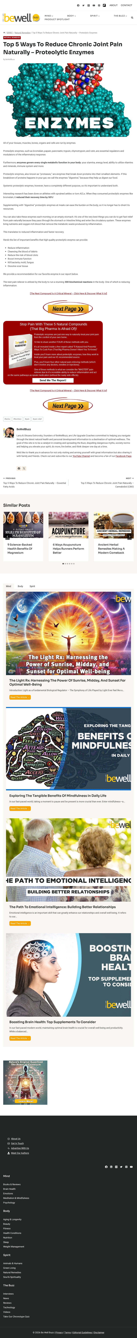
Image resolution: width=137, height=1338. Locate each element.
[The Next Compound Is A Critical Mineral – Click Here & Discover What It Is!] (68, 293)
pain (27, 419)
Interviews (8, 1294)
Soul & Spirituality (12, 1277)
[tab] (63, 563)
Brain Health (9, 1189)
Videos (6, 1312)
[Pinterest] (99, 5)
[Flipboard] (104, 5)
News (6, 1298)
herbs (7, 419)
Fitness (7, 1228)
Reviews (7, 1303)
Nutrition (17, 419)
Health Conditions (12, 1233)
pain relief (37, 419)
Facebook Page (123, 456)
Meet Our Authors (20, 1153)
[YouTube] (94, 5)
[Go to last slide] (7, 536)
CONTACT (126, 5)
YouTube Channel (81, 456)
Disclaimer (99, 1332)
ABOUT (114, 5)
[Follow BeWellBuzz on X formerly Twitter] (24, 468)
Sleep (6, 1242)
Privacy (59, 1332)
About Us (15, 1138)
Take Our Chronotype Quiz (16, 1316)
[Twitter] (83, 5)
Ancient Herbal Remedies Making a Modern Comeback (111, 548)
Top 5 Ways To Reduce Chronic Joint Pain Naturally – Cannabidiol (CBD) (107, 482)
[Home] (4, 32)
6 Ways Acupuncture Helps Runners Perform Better (68, 548)
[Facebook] (78, 5)
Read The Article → (20, 697)
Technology (9, 1307)
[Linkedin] (111, 1166)
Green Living (9, 1268)
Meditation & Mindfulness (16, 1198)
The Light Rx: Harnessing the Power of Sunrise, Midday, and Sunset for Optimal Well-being (67, 682)
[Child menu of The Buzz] (86, 17)
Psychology (9, 1202)
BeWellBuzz (10, 59)
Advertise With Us (20, 1148)
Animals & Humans (12, 1263)
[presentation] (23, 525)
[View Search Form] (132, 18)
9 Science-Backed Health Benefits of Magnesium (19, 548)
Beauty (6, 1224)
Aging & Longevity (12, 1219)
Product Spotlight (57, 19)
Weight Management (13, 1246)
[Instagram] (88, 5)
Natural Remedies (12, 37)
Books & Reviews (12, 1184)
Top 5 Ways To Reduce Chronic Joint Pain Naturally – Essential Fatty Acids (34, 482)
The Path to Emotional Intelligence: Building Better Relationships (62, 907)
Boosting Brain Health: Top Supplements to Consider (52, 1022)
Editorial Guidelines (83, 1332)
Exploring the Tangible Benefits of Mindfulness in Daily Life (57, 796)
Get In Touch (17, 1143)
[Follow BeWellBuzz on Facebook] (19, 468)
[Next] (129, 536)
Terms (67, 1332)
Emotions (8, 1193)
